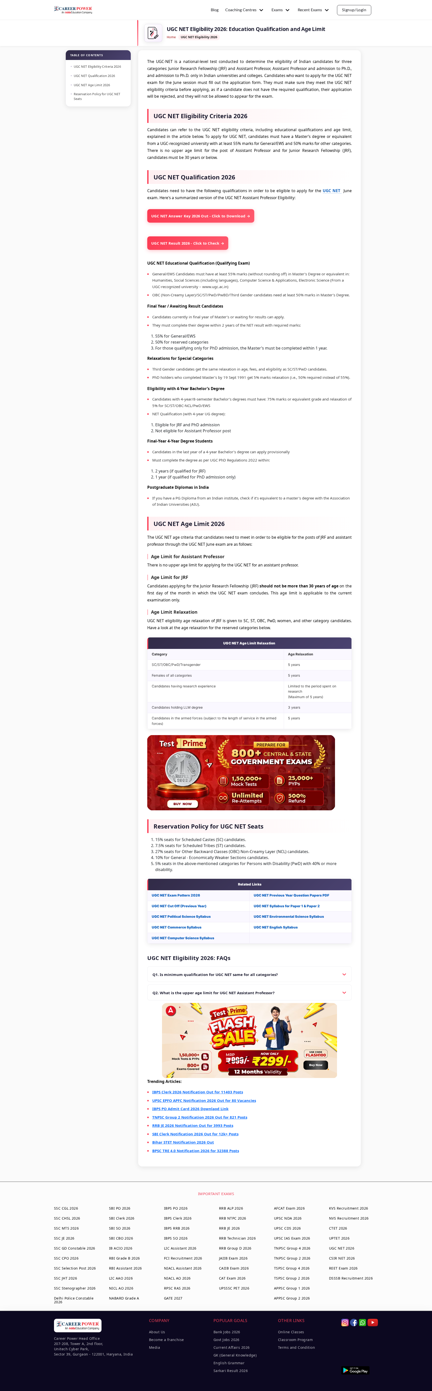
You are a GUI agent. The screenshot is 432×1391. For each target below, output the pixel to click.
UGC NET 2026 (341, 1248)
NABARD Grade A (124, 1298)
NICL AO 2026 (121, 1288)
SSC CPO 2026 (66, 1258)
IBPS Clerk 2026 (178, 1218)
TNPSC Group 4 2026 (292, 1248)
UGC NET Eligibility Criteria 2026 (97, 66)
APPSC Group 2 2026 (292, 1298)
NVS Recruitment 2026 (348, 1218)
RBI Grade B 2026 (124, 1258)
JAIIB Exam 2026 (233, 1258)
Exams (277, 10)
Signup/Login (354, 10)
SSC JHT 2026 (65, 1278)
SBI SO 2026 (119, 1228)
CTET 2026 (338, 1228)
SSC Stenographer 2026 (75, 1288)
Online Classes (291, 1332)
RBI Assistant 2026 (125, 1268)
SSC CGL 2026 (66, 1208)
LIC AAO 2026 (121, 1278)
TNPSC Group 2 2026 (292, 1258)
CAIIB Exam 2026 (234, 1268)
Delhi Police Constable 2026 (74, 1300)
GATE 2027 (173, 1298)
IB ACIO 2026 (120, 1248)
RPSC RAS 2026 (177, 1288)
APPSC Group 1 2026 (292, 1288)
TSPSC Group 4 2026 (292, 1268)
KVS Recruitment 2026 (348, 1208)
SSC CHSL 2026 (67, 1218)
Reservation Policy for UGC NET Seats (97, 96)
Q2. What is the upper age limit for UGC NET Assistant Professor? (213, 992)
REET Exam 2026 (343, 1268)
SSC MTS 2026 (66, 1228)
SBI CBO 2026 (121, 1238)
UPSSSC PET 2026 (234, 1288)
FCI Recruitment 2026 (183, 1258)
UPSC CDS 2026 (287, 1228)
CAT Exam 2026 (232, 1278)
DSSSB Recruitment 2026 (351, 1278)
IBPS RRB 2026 (177, 1228)
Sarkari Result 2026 (231, 1371)
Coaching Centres (240, 10)
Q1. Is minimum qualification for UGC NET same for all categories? (215, 974)
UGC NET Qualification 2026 (94, 76)
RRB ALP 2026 (231, 1208)
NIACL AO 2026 (177, 1278)
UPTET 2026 (339, 1238)
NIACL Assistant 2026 (183, 1268)
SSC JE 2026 (64, 1238)
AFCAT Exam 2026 (289, 1208)
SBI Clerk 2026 (121, 1218)
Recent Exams (310, 10)
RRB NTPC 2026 (232, 1218)
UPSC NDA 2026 (288, 1218)
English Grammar (229, 1363)
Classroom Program (295, 1340)
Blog (214, 10)
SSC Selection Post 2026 (75, 1268)
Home (171, 37)
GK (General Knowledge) (235, 1355)
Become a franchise (166, 1340)
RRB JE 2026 (229, 1228)
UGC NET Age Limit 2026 (92, 85)
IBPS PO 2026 (176, 1208)
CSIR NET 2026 (342, 1258)
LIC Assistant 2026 (180, 1248)
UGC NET (332, 190)
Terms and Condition (296, 1347)
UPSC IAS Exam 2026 (292, 1238)
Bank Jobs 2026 (227, 1332)
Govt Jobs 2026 (227, 1340)
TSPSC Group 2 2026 (292, 1278)
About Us (157, 1332)
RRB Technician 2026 (237, 1238)
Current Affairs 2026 (232, 1347)
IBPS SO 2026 (176, 1238)
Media (154, 1347)
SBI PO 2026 (119, 1208)
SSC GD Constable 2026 (74, 1248)
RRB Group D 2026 (235, 1248)
